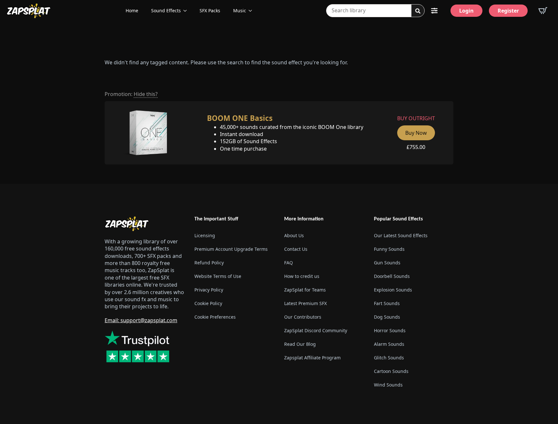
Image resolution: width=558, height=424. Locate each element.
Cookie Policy (208, 303)
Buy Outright (416, 118)
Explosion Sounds (393, 290)
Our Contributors (302, 317)
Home (132, 10)
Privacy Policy (208, 290)
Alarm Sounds (389, 344)
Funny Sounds (389, 249)
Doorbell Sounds (392, 276)
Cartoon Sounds (391, 371)
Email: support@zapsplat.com (141, 320)
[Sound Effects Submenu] (187, 10)
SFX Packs (210, 10)
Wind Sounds (388, 385)
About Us (294, 235)
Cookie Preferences (215, 317)
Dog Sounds (387, 317)
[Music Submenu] (252, 10)
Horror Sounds (390, 330)
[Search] (417, 11)
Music (239, 10)
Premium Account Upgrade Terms (231, 249)
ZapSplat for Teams (305, 290)
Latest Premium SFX (305, 303)
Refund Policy (209, 263)
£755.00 (416, 147)
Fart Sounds (387, 303)
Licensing (204, 235)
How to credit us (301, 276)
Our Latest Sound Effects (401, 235)
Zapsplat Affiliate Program (312, 358)
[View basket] (543, 10)
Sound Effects (166, 10)
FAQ (288, 263)
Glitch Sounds (389, 358)
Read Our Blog (300, 344)
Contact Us (295, 249)
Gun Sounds (387, 263)
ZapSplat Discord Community (315, 330)
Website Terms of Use (217, 276)
